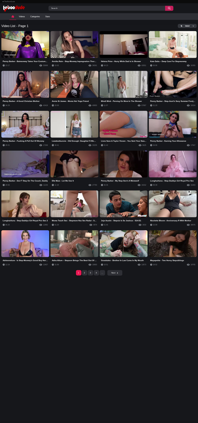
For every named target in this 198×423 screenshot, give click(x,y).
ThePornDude (9, 2)
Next (113, 273)
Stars (47, 16)
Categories (35, 16)
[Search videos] (169, 8)
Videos (22, 16)
